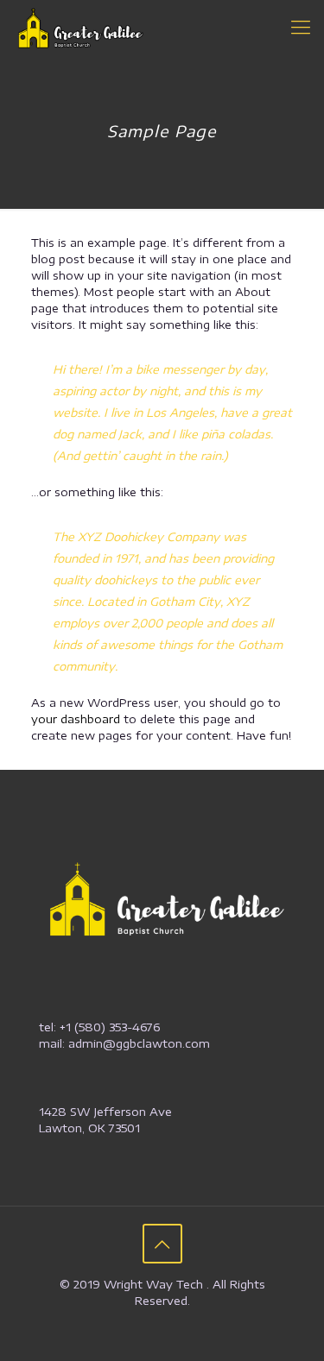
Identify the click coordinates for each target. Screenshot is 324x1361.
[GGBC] (78, 25)
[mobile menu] (300, 26)
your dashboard (75, 719)
